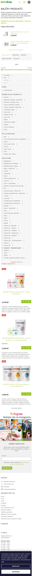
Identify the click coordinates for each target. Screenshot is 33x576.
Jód (6, 188)
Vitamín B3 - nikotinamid (12, 233)
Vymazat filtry (16, 262)
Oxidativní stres (10, 114)
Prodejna (3, 505)
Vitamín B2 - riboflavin (11, 230)
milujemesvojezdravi (10, 489)
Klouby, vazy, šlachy (11, 154)
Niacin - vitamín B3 (11, 208)
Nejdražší (23, 55)
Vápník (7, 223)
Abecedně (16, 58)
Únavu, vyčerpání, (10, 127)
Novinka (7, 80)
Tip (6, 82)
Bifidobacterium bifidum (12, 163)
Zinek (7, 253)
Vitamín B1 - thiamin (11, 228)
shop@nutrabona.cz (9, 481)
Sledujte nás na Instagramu (17, 417)
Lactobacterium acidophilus (13, 201)
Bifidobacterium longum (12, 166)
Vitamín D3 (8, 245)
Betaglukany (9, 161)
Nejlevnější (15, 55)
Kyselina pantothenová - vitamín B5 (15, 193)
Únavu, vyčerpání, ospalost (13, 104)
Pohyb (7, 119)
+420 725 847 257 (9, 484)
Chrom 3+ (8, 181)
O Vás (2, 501)
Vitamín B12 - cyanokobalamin (14, 240)
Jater (6, 136)
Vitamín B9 (8, 238)
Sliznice (7, 146)
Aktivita (7, 124)
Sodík (7, 218)
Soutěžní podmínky (6, 512)
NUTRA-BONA (9, 90)
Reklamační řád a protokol (8, 514)
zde (2, 562)
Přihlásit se (7, 468)
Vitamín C (8, 243)
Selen (7, 215)
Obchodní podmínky (7, 516)
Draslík (7, 171)
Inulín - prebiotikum (11, 183)
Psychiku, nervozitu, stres (12, 102)
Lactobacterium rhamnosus (13, 203)
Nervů (7, 141)
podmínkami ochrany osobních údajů (19, 463)
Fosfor (7, 176)
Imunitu (7, 97)
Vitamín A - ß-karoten (11, 225)
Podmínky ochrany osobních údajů (11, 519)
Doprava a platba (6, 510)
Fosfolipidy (8, 173)
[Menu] (29, 2)
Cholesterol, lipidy (10, 109)
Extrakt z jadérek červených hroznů (15, 258)
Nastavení (15, 566)
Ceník (2, 496)
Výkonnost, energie (11, 122)
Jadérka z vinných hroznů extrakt (15, 186)
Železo (7, 255)
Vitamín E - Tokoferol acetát (13, 248)
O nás (2, 498)
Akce (6, 77)
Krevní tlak (8, 112)
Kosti (6, 151)
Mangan (7, 205)
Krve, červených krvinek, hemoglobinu (16, 139)
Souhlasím (16, 572)
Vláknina (7, 250)
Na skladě (8, 75)
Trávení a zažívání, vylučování (14, 107)
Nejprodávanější (6, 58)
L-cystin (7, 196)
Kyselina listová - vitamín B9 (13, 191)
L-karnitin (8, 198)
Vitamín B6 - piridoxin (11, 235)
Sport (7, 129)
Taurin (7, 220)
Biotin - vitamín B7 (10, 168)
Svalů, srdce (9, 149)
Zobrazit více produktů (15, 50)
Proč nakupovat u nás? (7, 507)
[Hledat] (20, 2)
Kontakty (3, 503)
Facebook (6, 487)
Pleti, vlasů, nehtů (10, 144)
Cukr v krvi (8, 117)
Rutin (7, 210)
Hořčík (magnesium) (11, 178)
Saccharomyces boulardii (12, 213)
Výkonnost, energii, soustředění (14, 100)
